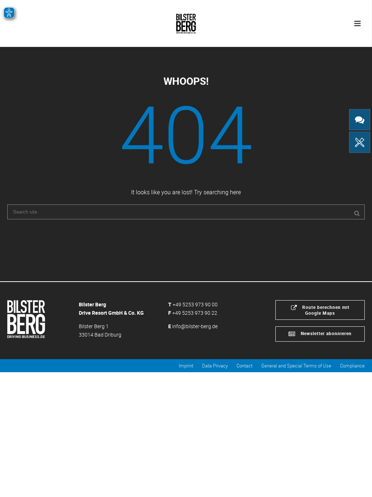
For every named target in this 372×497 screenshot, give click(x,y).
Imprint (186, 366)
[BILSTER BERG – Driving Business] (186, 22)
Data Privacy (215, 366)
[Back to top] (356, 483)
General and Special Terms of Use (296, 366)
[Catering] (359, 142)
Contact (244, 366)
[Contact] (359, 119)
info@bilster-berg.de (195, 326)
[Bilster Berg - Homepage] (26, 318)
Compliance (352, 366)
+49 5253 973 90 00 (195, 304)
